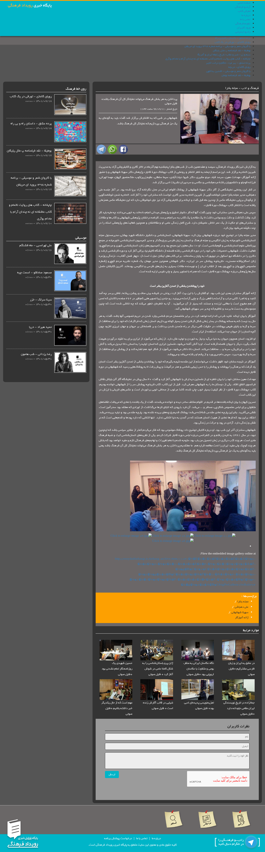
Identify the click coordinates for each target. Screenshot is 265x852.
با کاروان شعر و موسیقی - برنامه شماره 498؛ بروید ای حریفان (217, 46)
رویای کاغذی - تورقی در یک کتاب (232, 42)
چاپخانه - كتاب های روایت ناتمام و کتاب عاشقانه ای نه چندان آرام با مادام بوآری (208, 59)
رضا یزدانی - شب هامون (36, 354)
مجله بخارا (242, 601)
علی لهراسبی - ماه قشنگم (35, 245)
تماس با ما (245, 19)
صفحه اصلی (244, 3)
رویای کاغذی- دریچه (239, 67)
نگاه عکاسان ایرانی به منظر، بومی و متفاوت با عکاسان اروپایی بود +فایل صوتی (198, 669)
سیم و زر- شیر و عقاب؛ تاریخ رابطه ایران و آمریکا (224, 54)
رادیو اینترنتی (243, 32)
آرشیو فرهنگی (243, 7)
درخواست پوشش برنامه (118, 838)
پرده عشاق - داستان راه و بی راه (233, 38)
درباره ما (246, 15)
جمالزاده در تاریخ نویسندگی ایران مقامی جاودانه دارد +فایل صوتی (239, 708)
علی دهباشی (241, 607)
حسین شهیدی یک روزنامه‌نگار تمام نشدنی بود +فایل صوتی (117, 669)
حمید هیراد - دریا (40, 326)
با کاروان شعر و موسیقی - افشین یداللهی (228, 71)
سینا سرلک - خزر (41, 299)
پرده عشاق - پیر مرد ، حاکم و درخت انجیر (228, 63)
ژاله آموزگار (241, 617)
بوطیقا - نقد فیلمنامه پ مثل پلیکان (232, 50)
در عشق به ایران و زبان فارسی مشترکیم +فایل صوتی (241, 669)
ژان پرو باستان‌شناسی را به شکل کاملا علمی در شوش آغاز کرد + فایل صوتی (157, 669)
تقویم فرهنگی (243, 23)
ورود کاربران (244, 27)
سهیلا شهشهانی (239, 612)
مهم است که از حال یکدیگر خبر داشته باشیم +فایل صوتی (116, 708)
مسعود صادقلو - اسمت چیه (34, 272)
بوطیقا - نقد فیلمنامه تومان (236, 75)
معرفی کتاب (244, 11)
